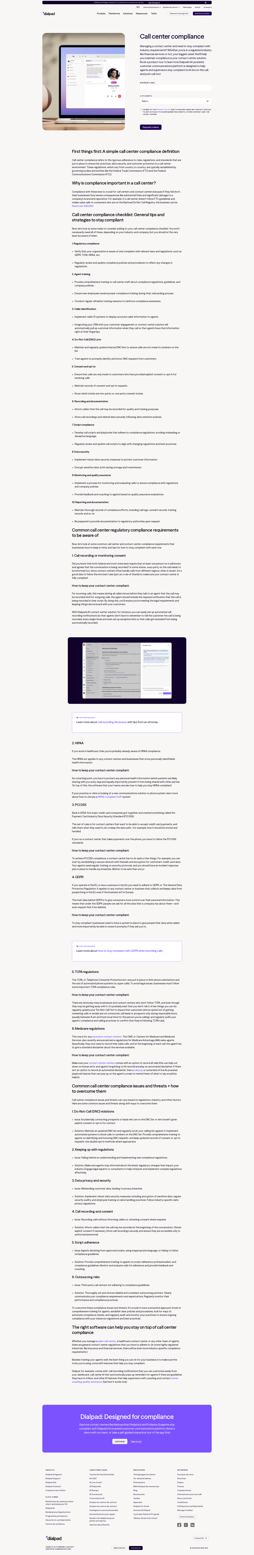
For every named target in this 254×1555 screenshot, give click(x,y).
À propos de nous (185, 1474)
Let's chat (120, 1441)
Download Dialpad (187, 1517)
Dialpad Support (53, 1478)
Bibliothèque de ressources (146, 1486)
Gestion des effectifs (99, 1525)
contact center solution (102, 1063)
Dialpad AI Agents (54, 1474)
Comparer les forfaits (55, 1490)
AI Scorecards (95, 1494)
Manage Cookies (185, 1510)
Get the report (154, 2)
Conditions (182, 1502)
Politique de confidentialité (190, 1506)
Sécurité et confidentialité (58, 1520)
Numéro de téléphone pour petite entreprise (101, 1519)
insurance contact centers (107, 1036)
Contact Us (135, 1548)
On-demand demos (142, 1478)
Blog (135, 1490)
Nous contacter (184, 1498)
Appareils (137, 1502)
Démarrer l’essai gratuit (179, 13)
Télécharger (187, 7)
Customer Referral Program (146, 1514)
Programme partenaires (56, 1516)
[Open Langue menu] (138, 7)
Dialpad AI (50, 1508)
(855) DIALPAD (119, 1548)
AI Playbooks (95, 1486)
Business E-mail (147, 83)
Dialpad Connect (53, 1486)
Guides (136, 1498)
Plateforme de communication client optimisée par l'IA (59, 1502)
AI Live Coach (95, 1482)
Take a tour (136, 1441)
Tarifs (154, 13)
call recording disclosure (112, 722)
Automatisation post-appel (102, 1514)
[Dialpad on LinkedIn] (192, 1525)
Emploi (180, 1482)
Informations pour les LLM (189, 1494)
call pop (138, 1070)
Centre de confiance (55, 1524)
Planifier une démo (202, 13)
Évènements (139, 1482)
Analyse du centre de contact (103, 1502)
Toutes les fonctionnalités (101, 1474)
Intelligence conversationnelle (103, 1510)
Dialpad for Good (141, 1506)
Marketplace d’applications (58, 1512)
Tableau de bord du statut (145, 1518)
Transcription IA (96, 1498)
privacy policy (163, 110)
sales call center (107, 1341)
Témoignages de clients (144, 1474)
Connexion (207, 7)
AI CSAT (93, 1478)
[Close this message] (205, 2)
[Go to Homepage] (53, 13)
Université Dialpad (141, 1510)
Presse (180, 1486)
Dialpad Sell (51, 1482)
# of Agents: (146, 96)
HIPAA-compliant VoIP (110, 796)
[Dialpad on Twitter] (186, 1525)
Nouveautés (139, 1494)
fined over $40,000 (82, 206)
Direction (181, 1478)
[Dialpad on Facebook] (179, 1525)
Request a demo (151, 127)
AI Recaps (94, 1490)
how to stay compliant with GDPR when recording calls (130, 950)
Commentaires (184, 1490)
